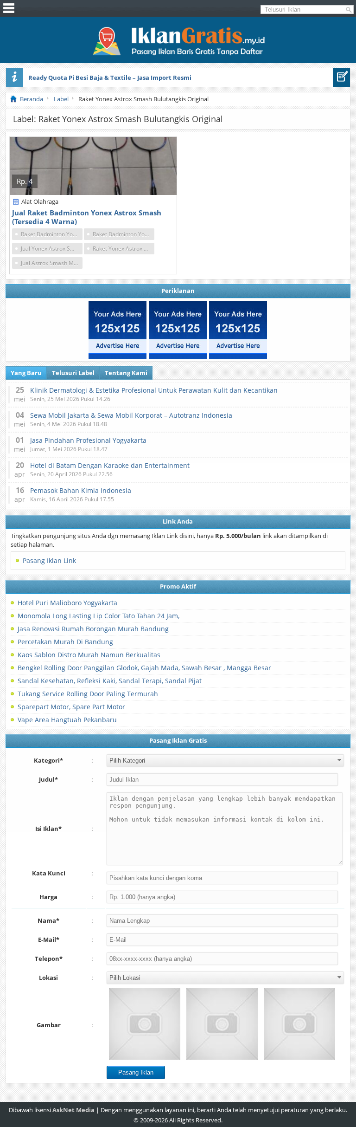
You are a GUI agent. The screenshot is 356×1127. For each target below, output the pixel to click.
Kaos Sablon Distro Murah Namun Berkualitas (89, 654)
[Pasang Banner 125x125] (117, 330)
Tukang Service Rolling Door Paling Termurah (88, 693)
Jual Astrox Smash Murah (52, 263)
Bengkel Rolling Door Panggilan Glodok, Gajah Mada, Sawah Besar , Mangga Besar (144, 667)
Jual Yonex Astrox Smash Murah (52, 249)
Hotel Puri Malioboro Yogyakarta (67, 602)
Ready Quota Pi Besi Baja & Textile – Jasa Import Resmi (109, 77)
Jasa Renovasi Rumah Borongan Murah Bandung (93, 628)
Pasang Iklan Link (49, 560)
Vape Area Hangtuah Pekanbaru (67, 719)
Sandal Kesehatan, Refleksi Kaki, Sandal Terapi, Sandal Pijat (110, 680)
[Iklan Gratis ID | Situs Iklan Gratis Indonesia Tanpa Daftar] (178, 54)
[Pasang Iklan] (341, 77)
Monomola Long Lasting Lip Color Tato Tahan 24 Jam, (98, 615)
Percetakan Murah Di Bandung (65, 641)
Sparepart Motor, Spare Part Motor (71, 706)
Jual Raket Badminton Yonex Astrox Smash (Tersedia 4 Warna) (86, 217)
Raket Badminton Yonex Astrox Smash (52, 234)
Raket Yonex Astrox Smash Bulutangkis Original (123, 249)
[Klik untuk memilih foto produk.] (144, 1024)
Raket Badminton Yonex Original (123, 234)
